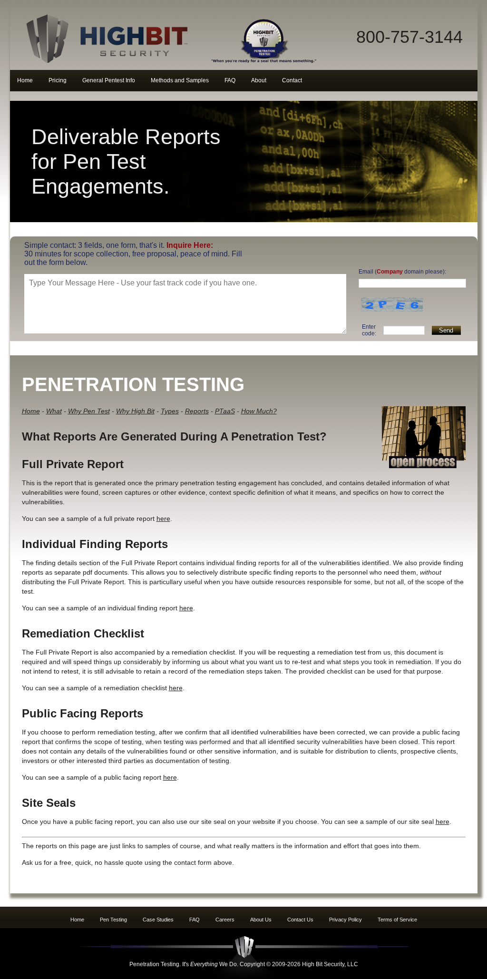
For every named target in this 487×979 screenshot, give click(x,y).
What (54, 411)
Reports (197, 411)
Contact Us (300, 919)
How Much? (259, 411)
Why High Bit (135, 411)
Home (31, 411)
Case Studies (158, 919)
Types (170, 411)
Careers (224, 919)
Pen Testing (113, 919)
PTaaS (225, 411)
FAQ (194, 919)
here (163, 518)
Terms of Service (397, 919)
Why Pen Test (89, 411)
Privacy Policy (345, 919)
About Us (261, 919)
